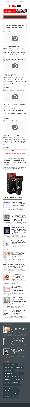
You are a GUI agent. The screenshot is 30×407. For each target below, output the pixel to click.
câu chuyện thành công (10, 373)
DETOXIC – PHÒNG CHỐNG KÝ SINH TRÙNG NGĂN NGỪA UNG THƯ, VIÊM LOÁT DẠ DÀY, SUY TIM (18, 300)
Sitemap (21, 1)
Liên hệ (15, 1)
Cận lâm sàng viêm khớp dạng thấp (13, 46)
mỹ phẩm (7, 382)
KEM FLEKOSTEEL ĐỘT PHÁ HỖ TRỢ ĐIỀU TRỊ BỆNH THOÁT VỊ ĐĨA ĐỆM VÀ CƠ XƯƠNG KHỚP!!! (18, 254)
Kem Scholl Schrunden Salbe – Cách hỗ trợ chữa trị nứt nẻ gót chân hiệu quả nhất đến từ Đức (18, 329)
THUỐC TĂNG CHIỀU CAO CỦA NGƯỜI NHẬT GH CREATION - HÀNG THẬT (18, 204)
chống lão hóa (19, 367)
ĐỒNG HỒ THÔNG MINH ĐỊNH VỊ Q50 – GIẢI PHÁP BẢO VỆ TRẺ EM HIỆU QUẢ (18, 341)
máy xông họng (19, 379)
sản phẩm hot (8, 385)
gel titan (21, 373)
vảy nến (7, 393)
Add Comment (20, 48)
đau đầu (15, 396)
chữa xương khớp (9, 370)
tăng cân (17, 390)
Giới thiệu (9, 1)
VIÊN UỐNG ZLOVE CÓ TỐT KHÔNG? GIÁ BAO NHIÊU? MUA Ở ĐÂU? (18, 312)
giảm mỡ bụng (15, 376)
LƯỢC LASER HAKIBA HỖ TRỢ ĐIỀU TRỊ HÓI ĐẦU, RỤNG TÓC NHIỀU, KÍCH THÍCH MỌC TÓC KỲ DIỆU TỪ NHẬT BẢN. (18, 217)
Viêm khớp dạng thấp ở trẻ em (11, 135)
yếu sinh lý (7, 396)
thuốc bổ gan (8, 388)
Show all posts (19, 27)
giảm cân (7, 376)
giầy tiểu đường (8, 379)
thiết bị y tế (17, 385)
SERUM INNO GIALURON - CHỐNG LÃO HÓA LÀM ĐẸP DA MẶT (18, 242)
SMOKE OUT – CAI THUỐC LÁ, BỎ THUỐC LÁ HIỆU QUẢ (17, 351)
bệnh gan (7, 364)
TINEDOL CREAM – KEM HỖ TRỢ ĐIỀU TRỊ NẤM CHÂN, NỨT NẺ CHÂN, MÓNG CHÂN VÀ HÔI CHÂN (14, 266)
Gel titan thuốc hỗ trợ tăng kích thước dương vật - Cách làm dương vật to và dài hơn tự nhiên (14, 161)
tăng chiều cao (8, 390)
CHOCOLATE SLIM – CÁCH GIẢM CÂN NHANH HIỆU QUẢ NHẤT (18, 276)
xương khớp (14, 393)
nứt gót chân (15, 382)
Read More (7, 87)
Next (13, 150)
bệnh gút (14, 364)
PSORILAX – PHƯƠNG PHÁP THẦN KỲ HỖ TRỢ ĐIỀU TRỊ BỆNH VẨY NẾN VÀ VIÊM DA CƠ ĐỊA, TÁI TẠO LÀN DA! (18, 230)
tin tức (15, 388)
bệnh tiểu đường (9, 367)
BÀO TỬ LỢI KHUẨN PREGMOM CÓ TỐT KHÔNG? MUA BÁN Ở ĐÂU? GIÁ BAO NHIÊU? (18, 288)
